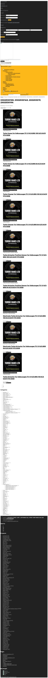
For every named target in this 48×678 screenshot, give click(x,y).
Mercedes (5, 449)
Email (1, 32)
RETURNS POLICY (10, 84)
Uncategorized (6, 404)
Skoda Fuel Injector (10, 486)
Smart (4, 424)
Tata (4, 415)
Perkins (4, 440)
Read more (8, 139)
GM (3, 483)
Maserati (5, 453)
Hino (4, 482)
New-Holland (6, 443)
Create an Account (13, 22)
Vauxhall (5, 402)
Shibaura (5, 427)
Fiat (4, 492)
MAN (4, 454)
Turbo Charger (9, 79)
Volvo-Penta (6, 394)
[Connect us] (3, 526)
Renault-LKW (6, 434)
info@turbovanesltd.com (12, 521)
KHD (4, 468)
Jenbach (5, 471)
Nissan (4, 442)
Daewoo (5, 498)
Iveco (4, 476)
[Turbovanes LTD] (6, 58)
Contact (5, 88)
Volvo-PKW (5, 393)
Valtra (4, 403)
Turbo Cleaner (9, 80)
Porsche (5, 436)
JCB (4, 473)
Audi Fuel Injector (10, 489)
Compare (5, 656)
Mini (4, 448)
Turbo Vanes (8, 78)
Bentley (5, 510)
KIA (3, 467)
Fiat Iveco (5, 491)
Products (5, 70)
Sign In (2, 10)
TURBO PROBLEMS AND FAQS (10, 665)
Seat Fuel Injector (10, 488)
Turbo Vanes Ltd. (7, 130)
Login (17, 39)
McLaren (5, 450)
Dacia (4, 499)
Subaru (4, 418)
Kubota (4, 465)
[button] (3, 92)
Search (2, 61)
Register (6, 10)
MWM (4, 445)
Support (5, 82)
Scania (4, 429)
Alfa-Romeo (6, 514)
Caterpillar (5, 505)
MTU (4, 446)
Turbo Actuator (9, 72)
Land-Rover (6, 462)
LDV (4, 461)
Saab (4, 430)
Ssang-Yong (6, 422)
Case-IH (5, 507)
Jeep (4, 472)
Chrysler (5, 503)
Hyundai (5, 478)
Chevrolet (5, 504)
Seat (4, 428)
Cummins (5, 501)
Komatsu (5, 466)
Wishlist (5, 666)
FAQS (4, 90)
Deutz (4, 495)
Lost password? (4, 20)
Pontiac (5, 437)
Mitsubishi (5, 447)
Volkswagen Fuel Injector (11, 485)
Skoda (4, 425)
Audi (4, 511)
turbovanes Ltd (12, 676)
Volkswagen (6, 399)
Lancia (4, 464)
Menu (9, 66)
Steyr (4, 419)
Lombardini (5, 458)
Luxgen (5, 455)
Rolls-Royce (6, 433)
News (4, 87)
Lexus (4, 460)
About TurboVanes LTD (8, 654)
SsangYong (5, 421)
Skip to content (4, 66)
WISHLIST (2, 3)
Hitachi (4, 480)
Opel (4, 441)
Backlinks (5, 655)
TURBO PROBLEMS (10, 85)
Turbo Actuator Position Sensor (13, 76)
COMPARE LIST (3, 6)
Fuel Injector (8, 75)
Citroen (4, 502)
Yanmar (4, 392)
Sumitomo (5, 417)
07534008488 (7, 62)
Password (3, 17)
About (4, 81)
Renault (5, 435)
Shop (4, 662)
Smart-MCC (5, 423)
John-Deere (6, 470)
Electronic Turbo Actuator (14, 73)
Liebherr (5, 459)
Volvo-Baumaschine (7, 397)
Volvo (4, 398)
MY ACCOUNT (3, 1)
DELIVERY (8, 86)
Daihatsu (5, 496)
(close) (2, 25)
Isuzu (4, 477)
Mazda (4, 452)
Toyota (4, 413)
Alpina (4, 513)
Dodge (4, 493)
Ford (4, 490)
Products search (4, 60)
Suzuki (4, 416)
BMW (4, 509)
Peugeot (5, 439)
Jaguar (4, 474)
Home (1, 97)
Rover (4, 431)
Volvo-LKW (5, 396)
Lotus (4, 456)
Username (3, 15)
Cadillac (5, 508)
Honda (4, 479)
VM (3, 400)
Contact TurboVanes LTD (9, 657)
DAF (4, 497)
